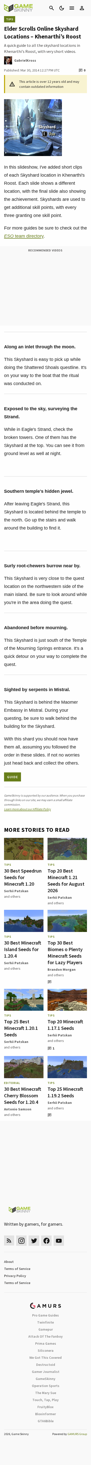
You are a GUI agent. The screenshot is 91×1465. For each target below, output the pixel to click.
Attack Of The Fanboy (45, 1336)
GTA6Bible (46, 1421)
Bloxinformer (45, 1414)
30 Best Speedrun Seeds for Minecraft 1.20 (23, 877)
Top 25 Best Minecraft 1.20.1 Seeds (21, 1028)
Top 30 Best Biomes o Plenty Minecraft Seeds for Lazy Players (65, 952)
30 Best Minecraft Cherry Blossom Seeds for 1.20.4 (22, 1095)
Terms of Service (17, 1268)
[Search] (52, 8)
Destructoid (45, 1364)
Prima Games (45, 1343)
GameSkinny (45, 1378)
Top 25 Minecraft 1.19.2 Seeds (65, 1092)
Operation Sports (45, 1385)
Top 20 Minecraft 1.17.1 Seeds (65, 1024)
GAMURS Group (77, 1434)
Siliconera (46, 1350)
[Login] (82, 8)
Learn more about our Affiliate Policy (27, 809)
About (9, 1261)
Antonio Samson (17, 1109)
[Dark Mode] (62, 8)
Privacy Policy (15, 1275)
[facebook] (46, 1240)
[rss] (9, 1240)
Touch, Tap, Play (45, 1400)
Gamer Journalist (45, 1371)
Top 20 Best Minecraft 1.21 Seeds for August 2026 (66, 880)
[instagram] (21, 1240)
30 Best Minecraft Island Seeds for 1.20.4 (22, 949)
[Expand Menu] (72, 8)
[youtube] (59, 1240)
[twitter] (34, 1240)
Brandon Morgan (62, 969)
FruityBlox (45, 1407)
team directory (23, 236)
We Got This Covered (45, 1357)
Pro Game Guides (45, 1315)
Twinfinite (45, 1322)
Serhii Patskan (16, 891)
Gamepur (45, 1329)
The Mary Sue (45, 1393)
